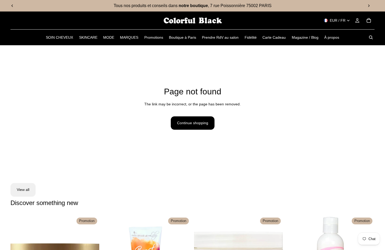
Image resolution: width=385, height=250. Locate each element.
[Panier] (369, 20)
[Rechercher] (371, 37)
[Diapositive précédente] (12, 6)
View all (23, 190)
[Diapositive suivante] (369, 6)
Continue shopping (192, 123)
